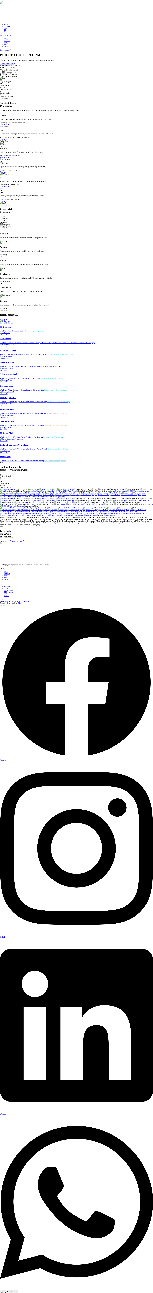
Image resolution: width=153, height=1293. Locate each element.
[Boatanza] (145, 491)
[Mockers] (57, 495)
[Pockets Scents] (85, 495)
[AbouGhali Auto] (28, 497)
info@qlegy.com (5, 601)
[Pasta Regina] (71, 491)
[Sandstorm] (52, 491)
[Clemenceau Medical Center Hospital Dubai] (30, 493)
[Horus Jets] (136, 491)
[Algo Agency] (60, 497)
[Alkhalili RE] (61, 491)
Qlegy (20, 603)
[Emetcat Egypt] (126, 493)
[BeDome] (65, 495)
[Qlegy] (43, 21)
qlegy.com (26, 601)
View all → (4, 319)
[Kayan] (94, 495)
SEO (5, 594)
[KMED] (129, 491)
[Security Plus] (74, 495)
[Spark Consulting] (103, 495)
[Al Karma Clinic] (45, 489)
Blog (5, 30)
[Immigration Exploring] (54, 493)
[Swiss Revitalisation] (80, 493)
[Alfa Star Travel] (41, 497)
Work (6, 24)
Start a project (4, 541)
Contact (6, 32)
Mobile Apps (8, 590)
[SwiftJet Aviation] (6, 491)
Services (7, 26)
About (6, 28)
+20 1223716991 (17, 601)
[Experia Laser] (93, 493)
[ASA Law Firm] (34, 491)
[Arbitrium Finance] (139, 493)
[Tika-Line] (44, 491)
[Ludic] (29, 495)
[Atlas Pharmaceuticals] (118, 491)
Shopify (6, 588)
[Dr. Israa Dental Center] (128, 495)
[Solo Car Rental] (48, 495)
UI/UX (6, 596)
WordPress (7, 586)
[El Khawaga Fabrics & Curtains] (109, 493)
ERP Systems (8, 592)
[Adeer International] (19, 495)
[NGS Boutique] (6, 497)
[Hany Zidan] (141, 495)
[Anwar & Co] (67, 493)
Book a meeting (17, 541)
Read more (4, 125)
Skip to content (5, 1)
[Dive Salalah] (68, 489)
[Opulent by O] (17, 497)
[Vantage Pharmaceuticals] (9, 489)
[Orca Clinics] (37, 495)
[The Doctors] (115, 495)
